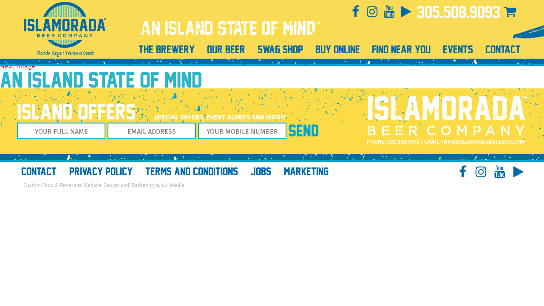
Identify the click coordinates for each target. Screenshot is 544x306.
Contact (39, 171)
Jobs (261, 171)
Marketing (306, 171)
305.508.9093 (458, 12)
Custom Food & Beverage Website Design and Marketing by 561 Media (103, 185)
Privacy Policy (101, 171)
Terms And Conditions (191, 171)
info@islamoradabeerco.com (483, 142)
